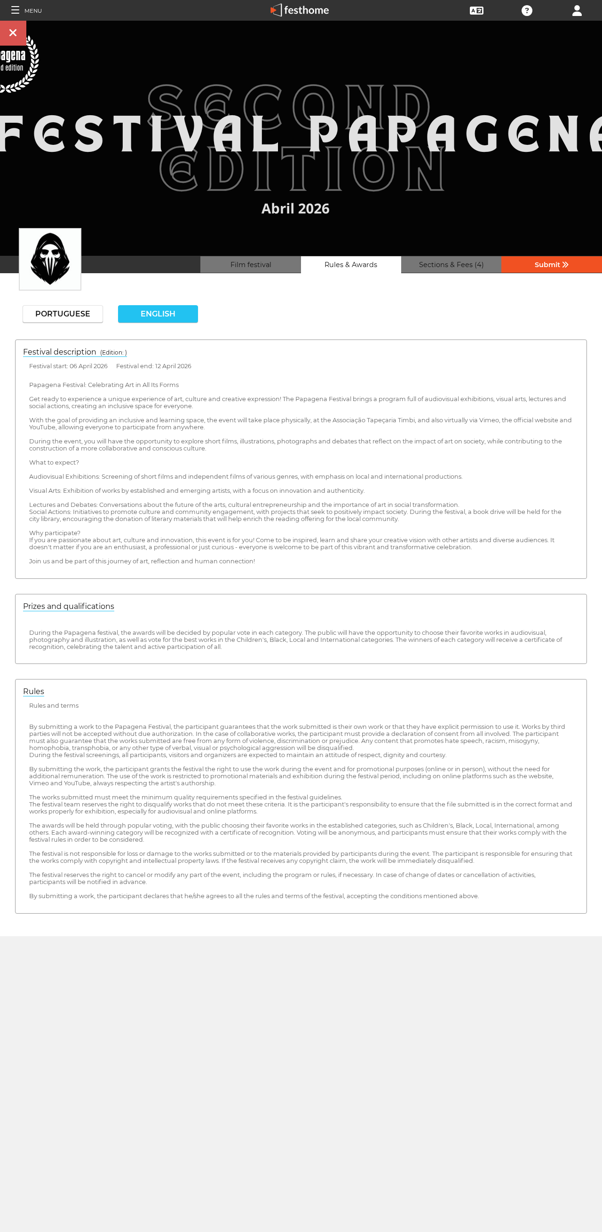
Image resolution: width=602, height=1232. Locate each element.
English (158, 313)
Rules (33, 691)
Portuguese (62, 313)
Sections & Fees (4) (451, 265)
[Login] (577, 9)
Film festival (250, 265)
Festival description (75, 351)
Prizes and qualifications (68, 606)
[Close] (13, 33)
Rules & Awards (351, 265)
